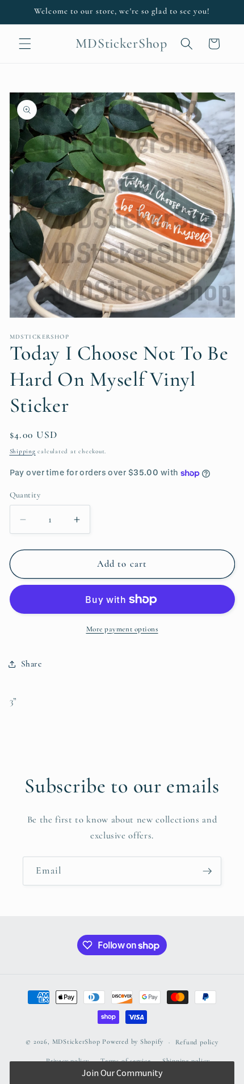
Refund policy (196, 1042)
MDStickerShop (76, 1042)
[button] (25, 43)
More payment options (122, 629)
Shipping (23, 451)
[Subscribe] (207, 871)
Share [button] (31, 664)
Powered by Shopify (132, 1042)
